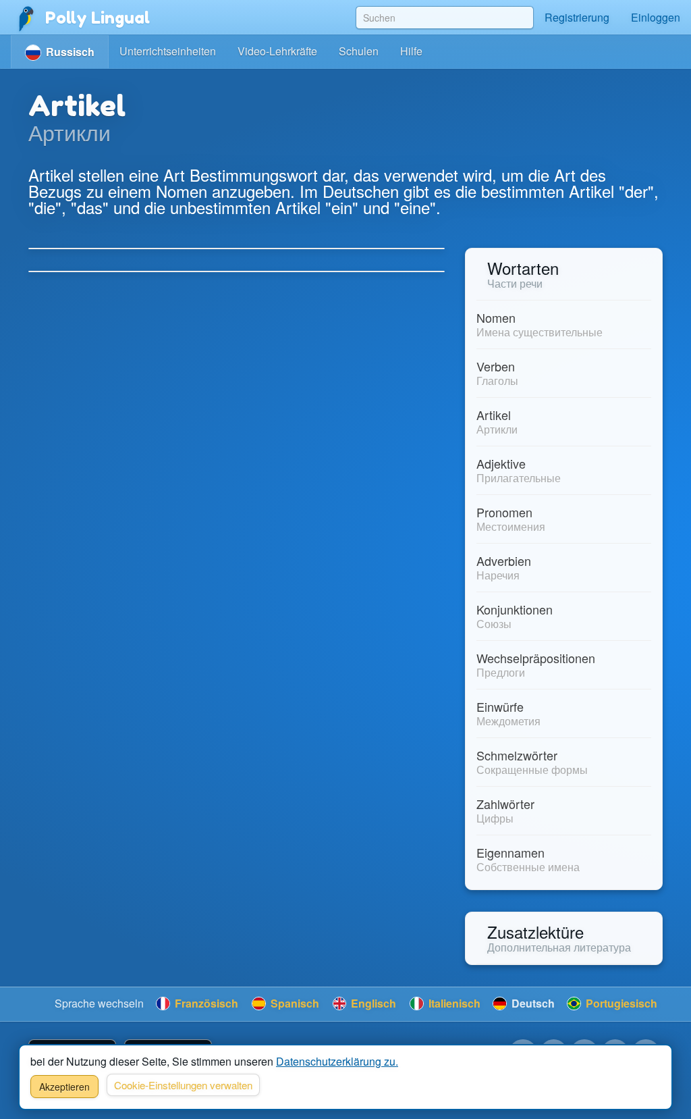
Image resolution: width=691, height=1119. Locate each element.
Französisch (205, 1003)
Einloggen (655, 17)
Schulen (359, 51)
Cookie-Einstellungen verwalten (183, 1085)
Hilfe (411, 51)
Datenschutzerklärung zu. (337, 1061)
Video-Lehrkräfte (277, 51)
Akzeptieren (64, 1086)
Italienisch (453, 1003)
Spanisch (293, 1003)
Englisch (372, 1003)
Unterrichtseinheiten (167, 51)
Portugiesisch (620, 1003)
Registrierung (577, 17)
